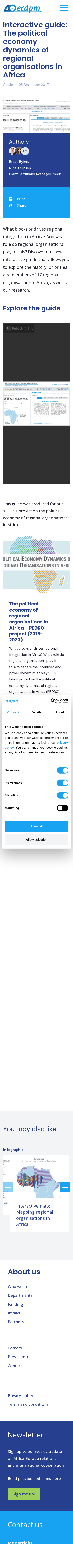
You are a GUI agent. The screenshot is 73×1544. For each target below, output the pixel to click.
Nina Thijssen (20, 168)
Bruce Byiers (19, 161)
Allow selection (36, 839)
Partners (16, 1322)
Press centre (19, 1356)
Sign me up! (24, 1494)
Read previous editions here (34, 1478)
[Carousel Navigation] (36, 1187)
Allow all (36, 826)
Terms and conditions (28, 1404)
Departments (20, 1295)
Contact (15, 1365)
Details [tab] (37, 712)
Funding (15, 1304)
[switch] (62, 783)
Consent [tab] (13, 712)
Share (21, 205)
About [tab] (59, 712)
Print (21, 199)
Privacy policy (20, 1395)
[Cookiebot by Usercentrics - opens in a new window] (51, 701)
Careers (15, 1348)
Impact (14, 1313)
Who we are (19, 1286)
